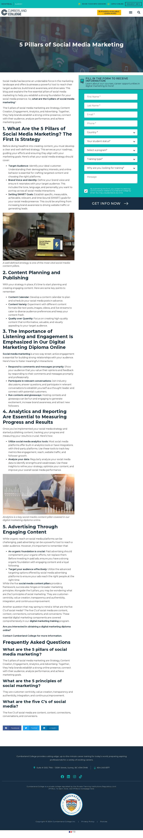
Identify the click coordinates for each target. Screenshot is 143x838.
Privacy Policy (87, 821)
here (92, 789)
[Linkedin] (68, 777)
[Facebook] (62, 777)
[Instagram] (75, 777)
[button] (130, 12)
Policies (103, 821)
